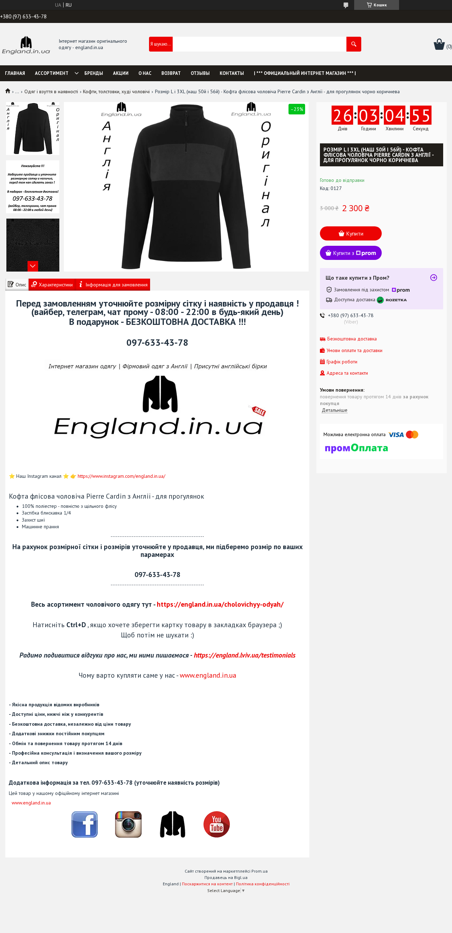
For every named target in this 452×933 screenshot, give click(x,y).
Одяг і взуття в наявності (51, 91)
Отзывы (200, 73)
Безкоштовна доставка (352, 339)
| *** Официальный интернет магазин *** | (305, 73)
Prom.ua (259, 871)
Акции (121, 73)
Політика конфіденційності (263, 883)
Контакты (232, 73)
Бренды (93, 73)
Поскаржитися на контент (207, 883)
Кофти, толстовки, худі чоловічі (116, 91)
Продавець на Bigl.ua (226, 877)
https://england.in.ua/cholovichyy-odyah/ (220, 604)
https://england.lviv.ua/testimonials (245, 654)
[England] (26, 44)
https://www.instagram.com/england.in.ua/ (121, 476)
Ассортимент (52, 73)
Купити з (343, 252)
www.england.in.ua (208, 675)
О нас (144, 73)
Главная (15, 73)
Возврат (171, 73)
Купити (354, 233)
